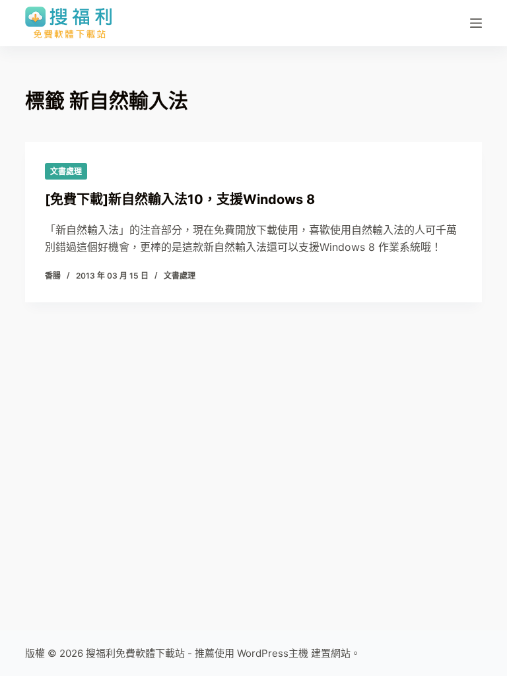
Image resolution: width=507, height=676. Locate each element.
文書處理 (66, 171)
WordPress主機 (272, 653)
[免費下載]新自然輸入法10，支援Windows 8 (180, 199)
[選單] (476, 23)
